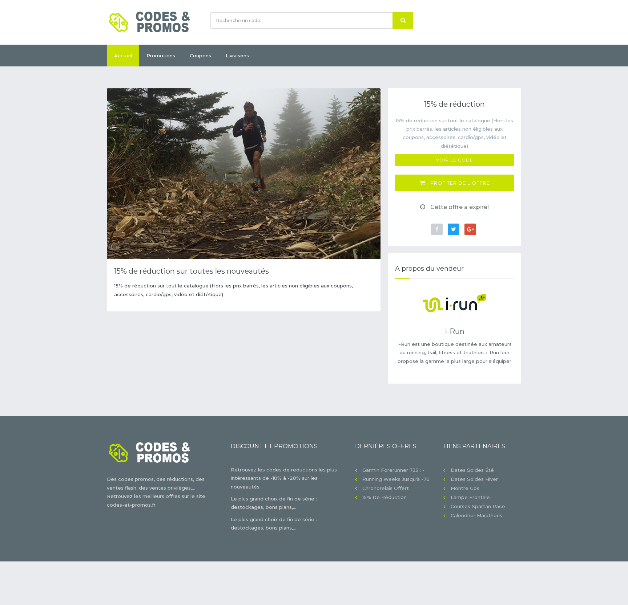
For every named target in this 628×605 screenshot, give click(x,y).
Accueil (123, 55)
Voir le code (454, 160)
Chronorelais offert (385, 488)
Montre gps (465, 488)
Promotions (160, 55)
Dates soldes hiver (474, 479)
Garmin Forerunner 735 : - (393, 470)
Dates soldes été (472, 470)
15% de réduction (384, 497)
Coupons (200, 55)
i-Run (454, 331)
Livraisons (237, 55)
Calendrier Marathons (476, 515)
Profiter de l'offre (459, 183)
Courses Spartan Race (478, 506)
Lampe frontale (470, 497)
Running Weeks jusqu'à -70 (396, 479)
